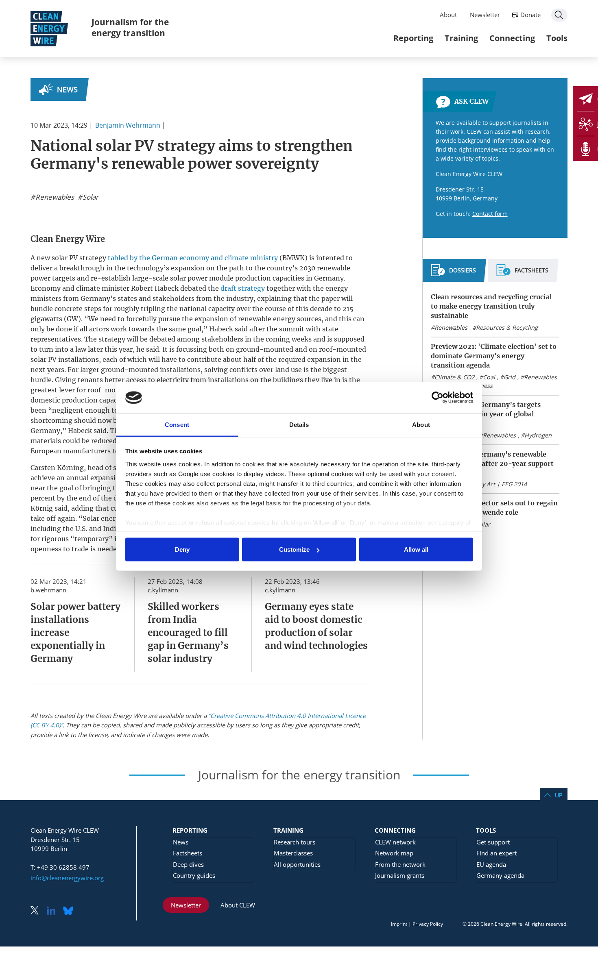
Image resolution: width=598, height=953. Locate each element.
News (67, 89)
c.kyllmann (163, 590)
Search (559, 15)
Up (558, 795)
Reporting (413, 38)
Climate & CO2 (454, 377)
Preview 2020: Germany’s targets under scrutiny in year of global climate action (486, 413)
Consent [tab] (177, 424)
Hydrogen (538, 435)
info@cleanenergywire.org (67, 878)
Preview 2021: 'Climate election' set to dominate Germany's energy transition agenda (494, 355)
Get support (493, 842)
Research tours (294, 842)
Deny (182, 549)
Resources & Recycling (507, 327)
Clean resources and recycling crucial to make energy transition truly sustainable (491, 306)
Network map (394, 853)
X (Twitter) (38, 911)
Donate (530, 15)
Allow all (416, 549)
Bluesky (70, 911)
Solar (483, 524)
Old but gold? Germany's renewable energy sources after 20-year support (492, 459)
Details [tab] (299, 424)
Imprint (399, 923)
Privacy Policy (427, 923)
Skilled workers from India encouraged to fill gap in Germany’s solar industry (188, 632)
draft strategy (242, 288)
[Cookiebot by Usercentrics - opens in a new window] (437, 398)
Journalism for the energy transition (130, 27)
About (448, 15)
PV (73, 258)
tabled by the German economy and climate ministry (193, 258)
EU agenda (491, 864)
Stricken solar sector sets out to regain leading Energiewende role (494, 507)
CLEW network (395, 842)
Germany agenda (500, 875)
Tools (556, 38)
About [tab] (421, 424)
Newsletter (485, 15)
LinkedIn (54, 911)
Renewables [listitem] (54, 197)
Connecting (512, 38)
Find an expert (496, 853)
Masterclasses (293, 853)
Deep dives (188, 864)
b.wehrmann (48, 590)
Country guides (194, 875)
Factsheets (187, 853)
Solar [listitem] (89, 197)
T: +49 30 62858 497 (60, 867)
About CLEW (237, 905)
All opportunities (297, 864)
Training (461, 38)
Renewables (450, 327)
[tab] (453, 273)
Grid (509, 377)
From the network (400, 864)
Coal (489, 377)
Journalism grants (399, 875)
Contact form (490, 214)
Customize (294, 549)
